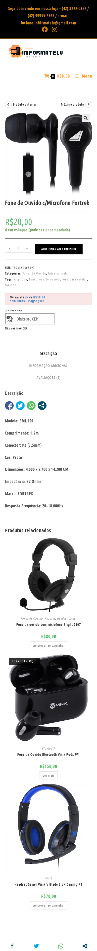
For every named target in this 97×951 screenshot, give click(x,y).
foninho (10, 285)
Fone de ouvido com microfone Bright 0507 (48, 625)
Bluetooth (48, 748)
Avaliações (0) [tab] (49, 378)
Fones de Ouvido (34, 273)
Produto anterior (25, 104)
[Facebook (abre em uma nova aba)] (45, 29)
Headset (50, 618)
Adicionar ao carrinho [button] (48, 645)
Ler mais (48, 775)
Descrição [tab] (48, 354)
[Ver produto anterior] (8, 104)
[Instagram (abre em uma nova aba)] (53, 29)
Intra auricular (58, 273)
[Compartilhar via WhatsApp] (31, 405)
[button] (86, 118)
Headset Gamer (67, 618)
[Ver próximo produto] (88, 104)
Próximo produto (72, 104)
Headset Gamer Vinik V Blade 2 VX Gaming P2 (48, 884)
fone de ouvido (49, 279)
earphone (20, 279)
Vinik (48, 878)
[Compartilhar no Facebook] (9, 405)
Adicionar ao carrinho (58, 249)
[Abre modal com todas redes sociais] (42, 405)
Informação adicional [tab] (48, 366)
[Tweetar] (20, 405)
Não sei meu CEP (16, 328)
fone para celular (74, 279)
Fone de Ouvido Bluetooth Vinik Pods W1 (48, 754)
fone (32, 279)
